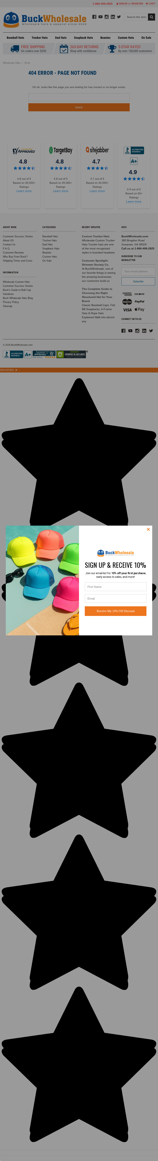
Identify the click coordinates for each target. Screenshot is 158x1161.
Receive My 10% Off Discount (116, 611)
